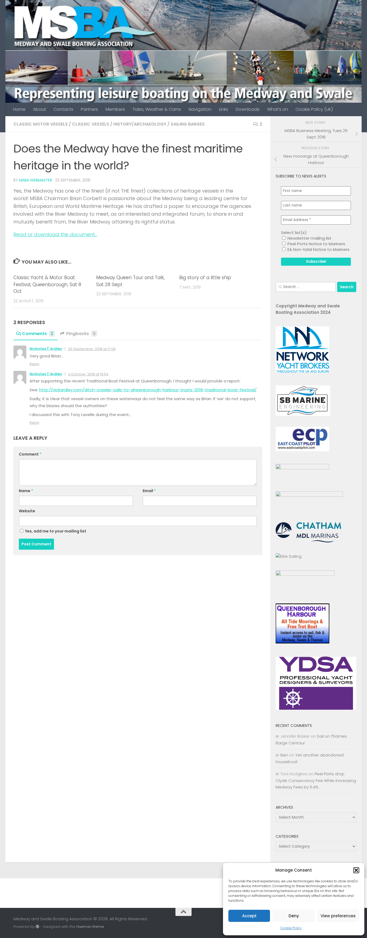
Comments (37, 334)
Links (223, 109)
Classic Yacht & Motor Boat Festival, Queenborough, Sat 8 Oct (47, 284)
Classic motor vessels (40, 124)
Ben (284, 755)
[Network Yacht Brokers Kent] (302, 371)
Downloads (248, 109)
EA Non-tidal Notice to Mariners (318, 249)
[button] (356, 870)
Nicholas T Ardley (46, 348)
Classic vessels (90, 124)
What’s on (277, 109)
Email (149, 490)
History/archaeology (139, 124)
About (39, 109)
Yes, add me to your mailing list (55, 531)
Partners (89, 109)
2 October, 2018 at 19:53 (88, 374)
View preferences (338, 916)
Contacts (63, 109)
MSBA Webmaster (35, 180)
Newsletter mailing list (309, 238)
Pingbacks (81, 334)
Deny (294, 916)
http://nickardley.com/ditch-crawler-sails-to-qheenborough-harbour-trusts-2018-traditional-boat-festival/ (148, 390)
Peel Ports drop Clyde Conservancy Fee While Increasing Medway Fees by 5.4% (316, 780)
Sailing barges (188, 124)
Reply (34, 364)
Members (115, 109)
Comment (30, 454)
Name (26, 490)
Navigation (200, 109)
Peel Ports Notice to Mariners (315, 244)
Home (19, 109)
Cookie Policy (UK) (314, 109)
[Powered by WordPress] (37, 926)
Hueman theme (90, 926)
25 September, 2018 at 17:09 (92, 348)
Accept (249, 916)
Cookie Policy (291, 928)
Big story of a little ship (205, 277)
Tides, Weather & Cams (156, 109)
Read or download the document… (55, 234)
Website (27, 511)
